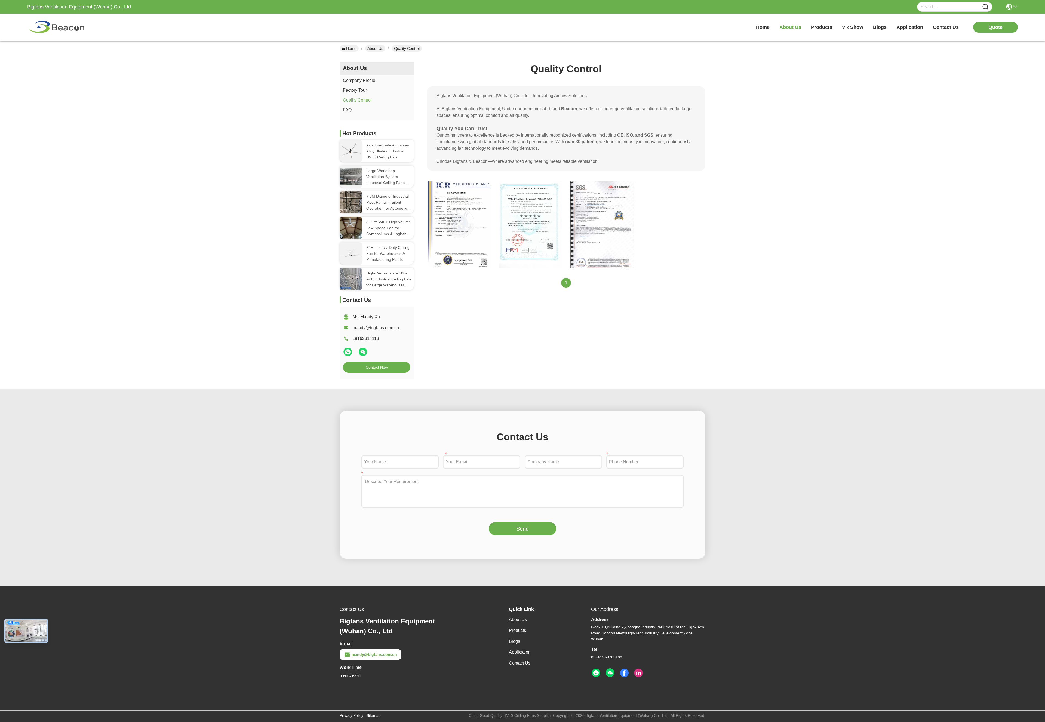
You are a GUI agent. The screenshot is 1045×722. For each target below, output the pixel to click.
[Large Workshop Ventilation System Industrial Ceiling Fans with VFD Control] (351, 176)
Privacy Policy (351, 715)
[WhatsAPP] (348, 354)
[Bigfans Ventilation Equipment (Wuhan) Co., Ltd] (57, 27)
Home (763, 27)
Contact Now (377, 367)
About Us (375, 48)
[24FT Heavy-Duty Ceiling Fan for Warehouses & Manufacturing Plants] (351, 253)
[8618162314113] (596, 673)
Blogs (514, 641)
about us (790, 27)
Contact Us (519, 663)
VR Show (852, 27)
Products (517, 630)
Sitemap (374, 715)
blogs (880, 27)
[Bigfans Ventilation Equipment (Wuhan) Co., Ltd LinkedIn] (638, 673)
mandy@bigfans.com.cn (375, 327)
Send (522, 529)
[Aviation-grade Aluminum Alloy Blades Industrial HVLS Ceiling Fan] (351, 151)
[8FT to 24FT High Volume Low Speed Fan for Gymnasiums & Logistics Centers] (351, 228)
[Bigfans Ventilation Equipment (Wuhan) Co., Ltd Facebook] (624, 673)
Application (520, 652)
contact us (946, 27)
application (909, 27)
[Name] (985, 7)
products (821, 27)
